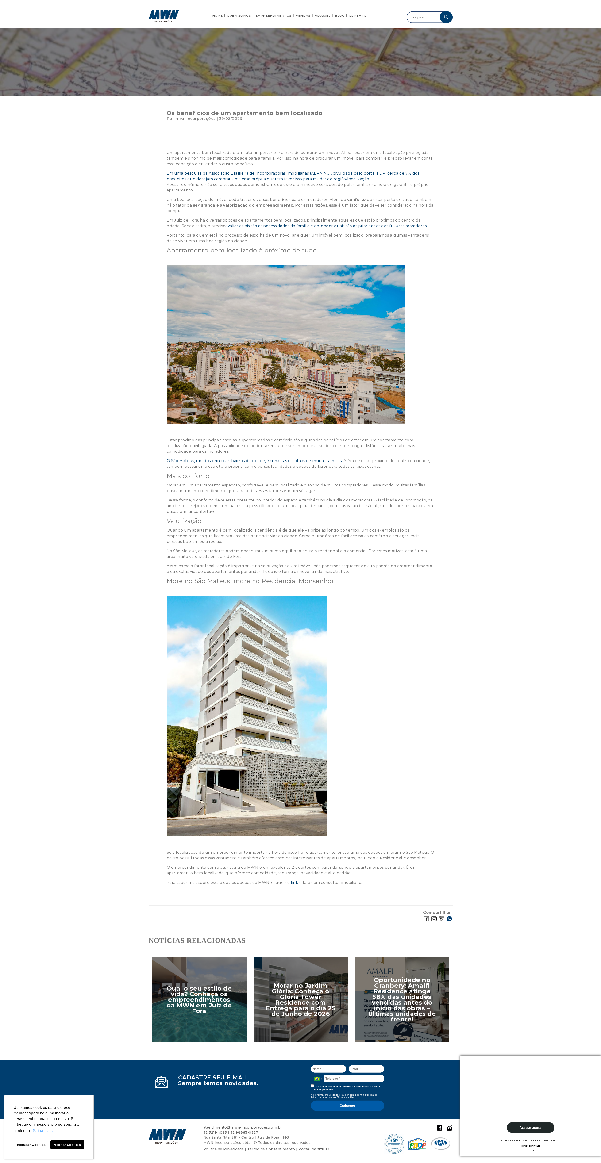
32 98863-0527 (244, 1132)
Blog (340, 15)
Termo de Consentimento (544, 1140)
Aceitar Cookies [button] (67, 1145)
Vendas (303, 15)
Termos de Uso (346, 1097)
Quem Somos (239, 15)
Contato (357, 15)
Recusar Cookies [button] (31, 1145)
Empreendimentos (273, 15)
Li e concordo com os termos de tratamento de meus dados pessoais (347, 1088)
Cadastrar (347, 1105)
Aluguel (322, 15)
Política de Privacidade (514, 1140)
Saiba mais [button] (43, 1131)
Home (217, 15)
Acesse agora (531, 1127)
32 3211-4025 (215, 1132)
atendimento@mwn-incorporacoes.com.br (242, 1127)
